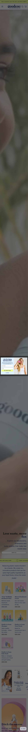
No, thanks (7, 372)
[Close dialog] (26, 358)
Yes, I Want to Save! (7, 370)
